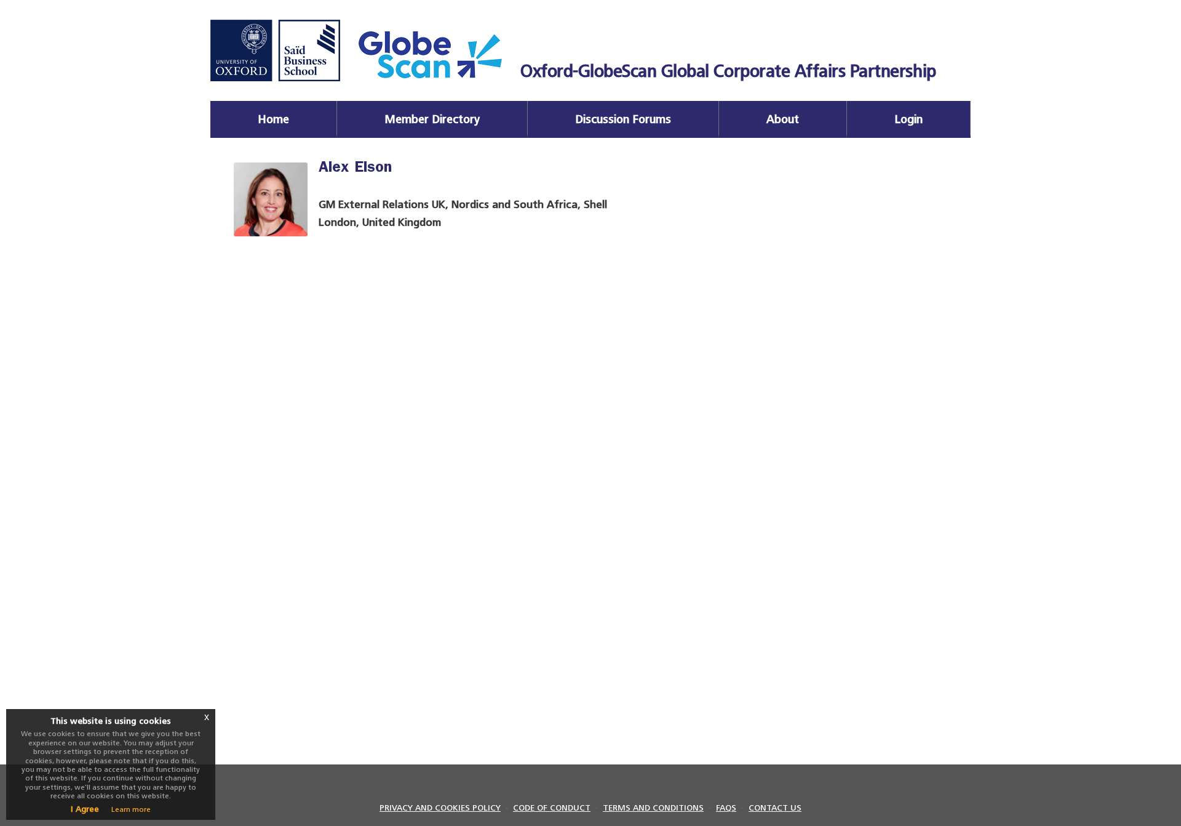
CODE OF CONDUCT (551, 807)
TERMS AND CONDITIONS (653, 807)
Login (908, 119)
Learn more (131, 809)
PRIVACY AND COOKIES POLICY (440, 807)
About (782, 119)
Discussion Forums (623, 119)
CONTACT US (775, 807)
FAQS (726, 807)
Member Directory (432, 119)
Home (273, 119)
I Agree (85, 809)
